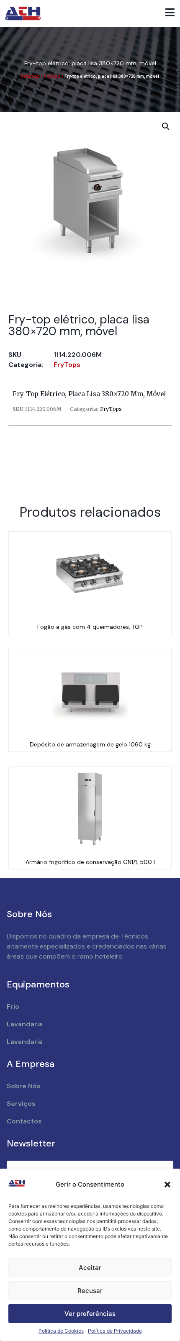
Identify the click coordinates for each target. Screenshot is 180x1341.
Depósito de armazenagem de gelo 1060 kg (90, 744)
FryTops (52, 76)
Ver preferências (90, 1314)
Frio (13, 1006)
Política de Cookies (61, 1331)
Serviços (21, 1103)
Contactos (24, 1121)
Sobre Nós (24, 1086)
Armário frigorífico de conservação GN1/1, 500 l (90, 862)
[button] (167, 1184)
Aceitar (90, 1268)
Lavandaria (25, 1024)
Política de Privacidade (115, 1331)
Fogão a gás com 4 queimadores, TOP (90, 627)
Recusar (90, 1291)
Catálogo (30, 76)
